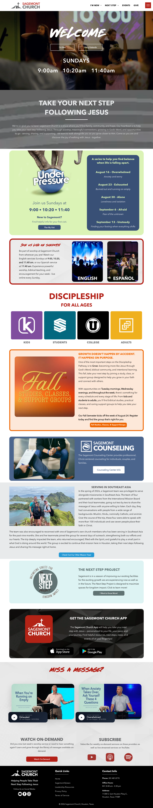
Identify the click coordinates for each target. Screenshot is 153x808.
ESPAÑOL (123, 278)
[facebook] (25, 794)
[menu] (148, 5)
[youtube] (20, 794)
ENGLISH (87, 278)
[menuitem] (96, 5)
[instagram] (29, 794)
